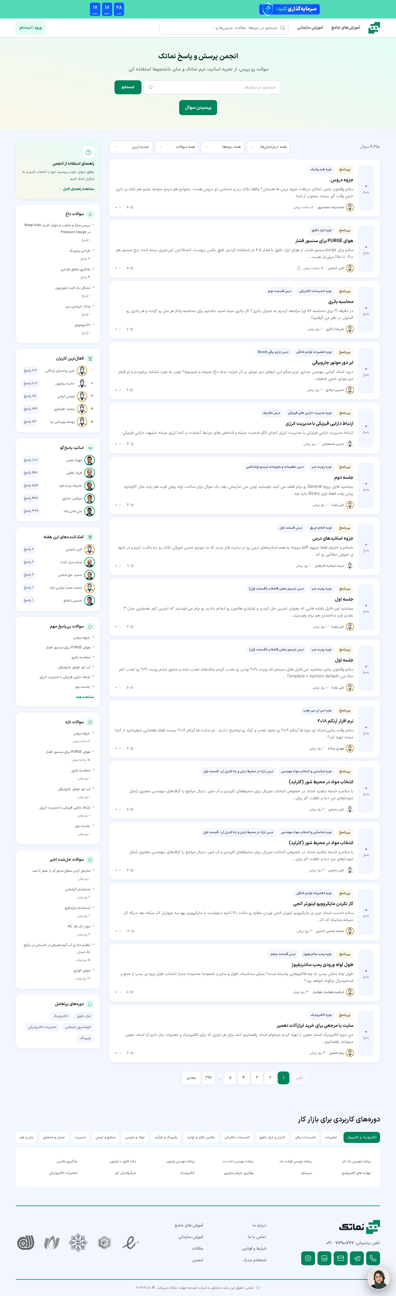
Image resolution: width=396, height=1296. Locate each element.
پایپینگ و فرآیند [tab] (166, 1137)
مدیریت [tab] (80, 1137)
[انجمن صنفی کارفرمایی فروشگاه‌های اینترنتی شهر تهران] (78, 1243)
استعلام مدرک (254, 1260)
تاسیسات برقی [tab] (305, 1137)
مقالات (197, 1249)
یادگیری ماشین (67, 1161)
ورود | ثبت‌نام (30, 28)
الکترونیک (61, 1016)
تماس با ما (257, 1237)
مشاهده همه (85, 697)
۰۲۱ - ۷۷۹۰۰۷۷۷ (340, 1243)
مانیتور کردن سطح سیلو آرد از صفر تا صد (61, 870)
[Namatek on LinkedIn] (324, 1258)
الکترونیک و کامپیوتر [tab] (362, 1137)
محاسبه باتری (81, 657)
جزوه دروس (82, 637)
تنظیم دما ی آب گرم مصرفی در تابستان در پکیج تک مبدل (57, 948)
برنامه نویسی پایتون (181, 1161)
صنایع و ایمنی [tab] (105, 1137)
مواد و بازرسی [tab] (134, 1137)
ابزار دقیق (84, 1016)
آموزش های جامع (189, 1225)
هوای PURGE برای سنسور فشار (68, 647)
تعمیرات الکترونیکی (42, 1027)
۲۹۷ (208, 1078)
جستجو (128, 87)
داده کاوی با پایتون (123, 1161)
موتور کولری (82, 970)
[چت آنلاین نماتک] (378, 1278)
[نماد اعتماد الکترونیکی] (131, 1243)
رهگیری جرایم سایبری (238, 1173)
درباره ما (259, 1225)
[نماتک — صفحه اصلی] (374, 28)
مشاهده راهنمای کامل (78, 189)
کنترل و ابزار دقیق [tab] (272, 1137)
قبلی (299, 1078)
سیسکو (306, 1173)
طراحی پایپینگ (79, 250)
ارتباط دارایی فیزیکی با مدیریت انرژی (65, 677)
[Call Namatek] (373, 1258)
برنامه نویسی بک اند (356, 1161)
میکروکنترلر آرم (125, 1173)
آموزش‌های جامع (345, 28)
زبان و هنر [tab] (26, 1137)
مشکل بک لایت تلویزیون (73, 288)
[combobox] (268, 147)
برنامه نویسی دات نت (238, 1161)
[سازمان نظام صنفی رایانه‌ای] (52, 1243)
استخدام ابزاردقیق (77, 908)
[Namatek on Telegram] (357, 1258)
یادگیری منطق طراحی (75, 269)
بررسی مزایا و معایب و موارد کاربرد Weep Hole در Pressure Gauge (57, 229)
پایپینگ (85, 1038)
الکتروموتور (82, 325)
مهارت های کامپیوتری (356, 1173)
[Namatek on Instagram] (308, 1258)
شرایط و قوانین (254, 1249)
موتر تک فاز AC (79, 926)
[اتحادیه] (104, 1243)
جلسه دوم (82, 687)
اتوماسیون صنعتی (78, 1027)
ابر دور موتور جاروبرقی (74, 667)
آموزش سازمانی (310, 28)
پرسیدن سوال (198, 107)
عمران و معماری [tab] (54, 1137)
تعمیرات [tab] (331, 1137)
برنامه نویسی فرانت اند (295, 1161)
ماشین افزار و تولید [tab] (201, 1137)
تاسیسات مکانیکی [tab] (237, 1137)
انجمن (197, 1260)
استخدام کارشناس (77, 889)
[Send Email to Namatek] (341, 1258)
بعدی (191, 1078)
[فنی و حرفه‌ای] (25, 1243)
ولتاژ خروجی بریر (77, 306)
